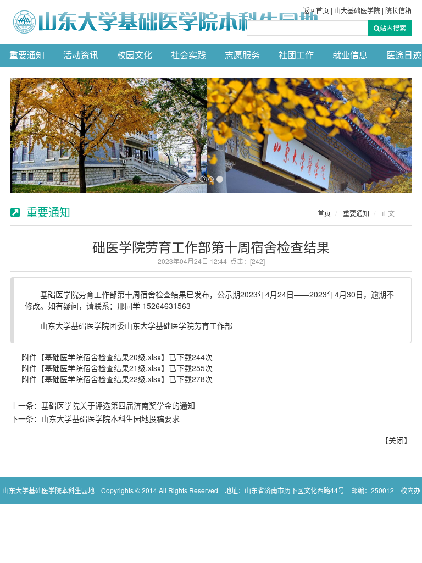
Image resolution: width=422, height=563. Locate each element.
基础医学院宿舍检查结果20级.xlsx (103, 356)
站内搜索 (393, 27)
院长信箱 (398, 11)
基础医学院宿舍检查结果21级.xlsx (103, 367)
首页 (324, 213)
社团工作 (296, 55)
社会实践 (188, 55)
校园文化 (134, 55)
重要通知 (27, 55)
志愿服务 (242, 55)
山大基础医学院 (357, 11)
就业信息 (350, 55)
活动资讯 (80, 55)
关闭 (396, 439)
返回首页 (316, 11)
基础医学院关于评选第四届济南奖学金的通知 (118, 405)
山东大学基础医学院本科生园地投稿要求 (110, 418)
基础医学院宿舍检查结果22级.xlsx (103, 378)
